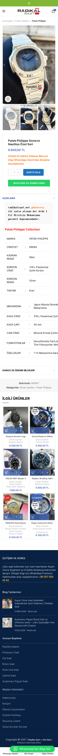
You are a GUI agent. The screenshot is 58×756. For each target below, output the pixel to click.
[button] (32, 749)
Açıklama (8, 198)
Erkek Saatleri (22, 21)
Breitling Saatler (42, 484)
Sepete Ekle (33, 172)
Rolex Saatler (15, 484)
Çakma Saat (9, 675)
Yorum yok (32, 611)
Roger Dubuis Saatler (42, 528)
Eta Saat (7, 658)
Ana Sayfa (7, 21)
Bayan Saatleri (15, 526)
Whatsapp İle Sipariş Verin (29, 183)
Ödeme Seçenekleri (13, 709)
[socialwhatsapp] (29, 3)
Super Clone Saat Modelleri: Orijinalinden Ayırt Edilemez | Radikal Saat (34, 603)
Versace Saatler (16, 533)
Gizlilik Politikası (11, 715)
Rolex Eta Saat (10, 669)
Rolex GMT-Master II (15, 486)
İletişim (6, 703)
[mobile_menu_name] (4, 11)
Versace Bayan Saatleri (15, 528)
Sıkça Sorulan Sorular (14, 726)
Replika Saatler (10, 646)
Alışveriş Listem (11, 720)
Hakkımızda (8, 697)
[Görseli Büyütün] (8, 99)
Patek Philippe (39, 21)
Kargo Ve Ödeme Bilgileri (18, 370)
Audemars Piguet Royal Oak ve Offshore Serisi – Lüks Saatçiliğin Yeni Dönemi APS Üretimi (34, 622)
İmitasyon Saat (10, 652)
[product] (15, 420)
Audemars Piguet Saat (15, 681)
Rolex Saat (8, 663)
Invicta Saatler (42, 442)
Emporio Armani (16, 442)
